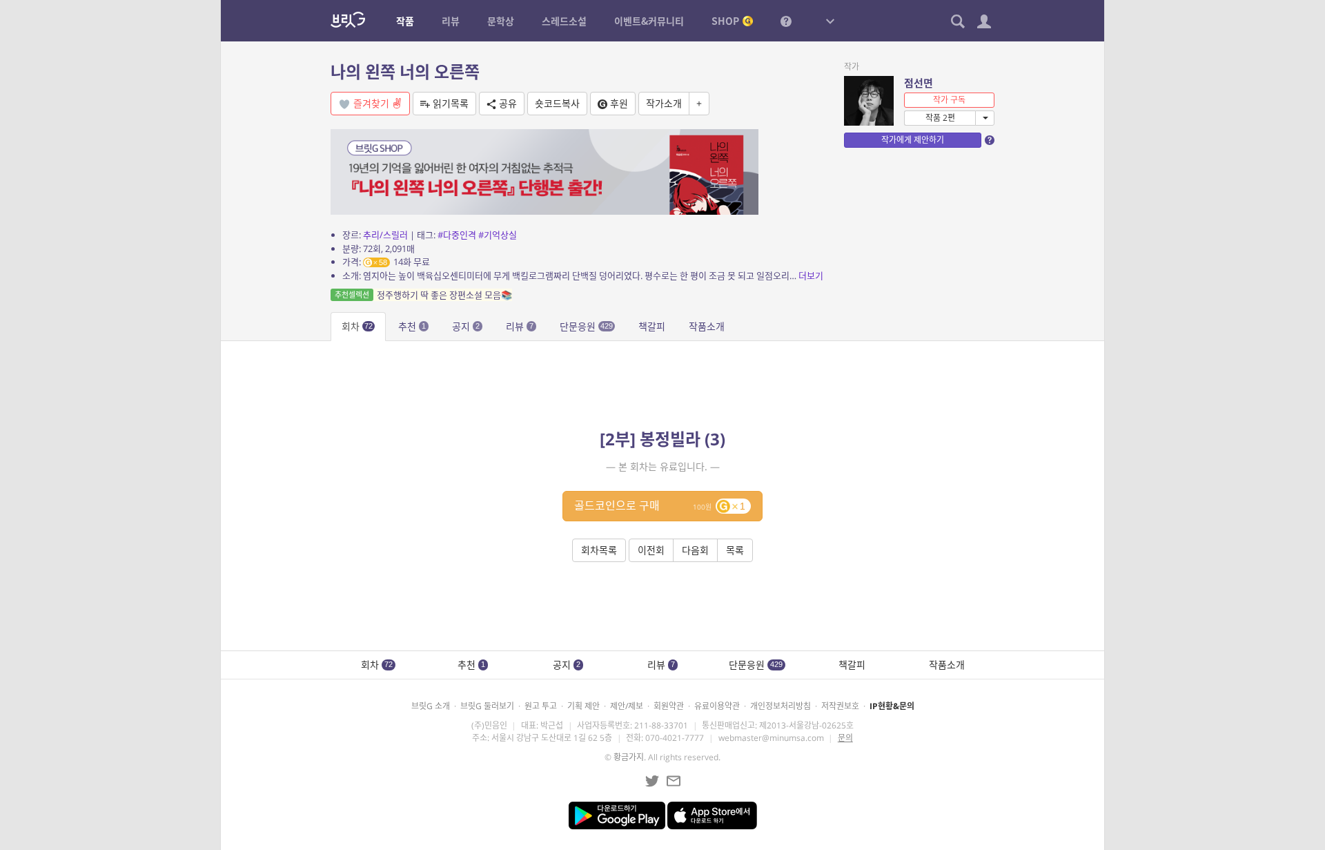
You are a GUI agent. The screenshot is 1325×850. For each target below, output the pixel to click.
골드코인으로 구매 (659, 505)
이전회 (651, 550)
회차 (357, 326)
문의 (845, 738)
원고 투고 (540, 706)
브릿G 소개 (430, 706)
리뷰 (519, 326)
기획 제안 (583, 706)
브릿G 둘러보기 (487, 706)
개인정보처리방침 (780, 706)
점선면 (918, 83)
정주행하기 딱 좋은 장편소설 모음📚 (423, 295)
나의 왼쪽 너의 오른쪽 (405, 71)
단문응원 (586, 326)
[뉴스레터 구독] (673, 781)
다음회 (695, 550)
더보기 (810, 275)
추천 (412, 326)
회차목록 (599, 550)
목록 (735, 550)
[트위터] (652, 781)
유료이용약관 (717, 706)
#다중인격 (457, 235)
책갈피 (651, 326)
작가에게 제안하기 (912, 140)
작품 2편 (940, 118)
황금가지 (629, 757)
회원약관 (669, 706)
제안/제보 (626, 706)
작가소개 (664, 103)
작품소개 (707, 326)
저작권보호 (840, 706)
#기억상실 (497, 235)
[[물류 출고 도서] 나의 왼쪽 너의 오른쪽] (544, 170)
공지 (466, 326)
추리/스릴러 (385, 235)
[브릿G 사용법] (786, 20)
